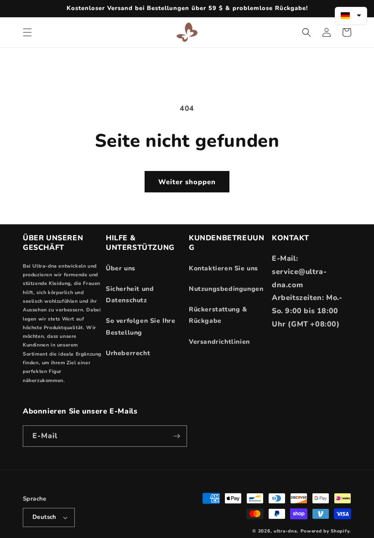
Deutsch (44, 517)
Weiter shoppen (187, 181)
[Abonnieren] (176, 436)
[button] (27, 32)
